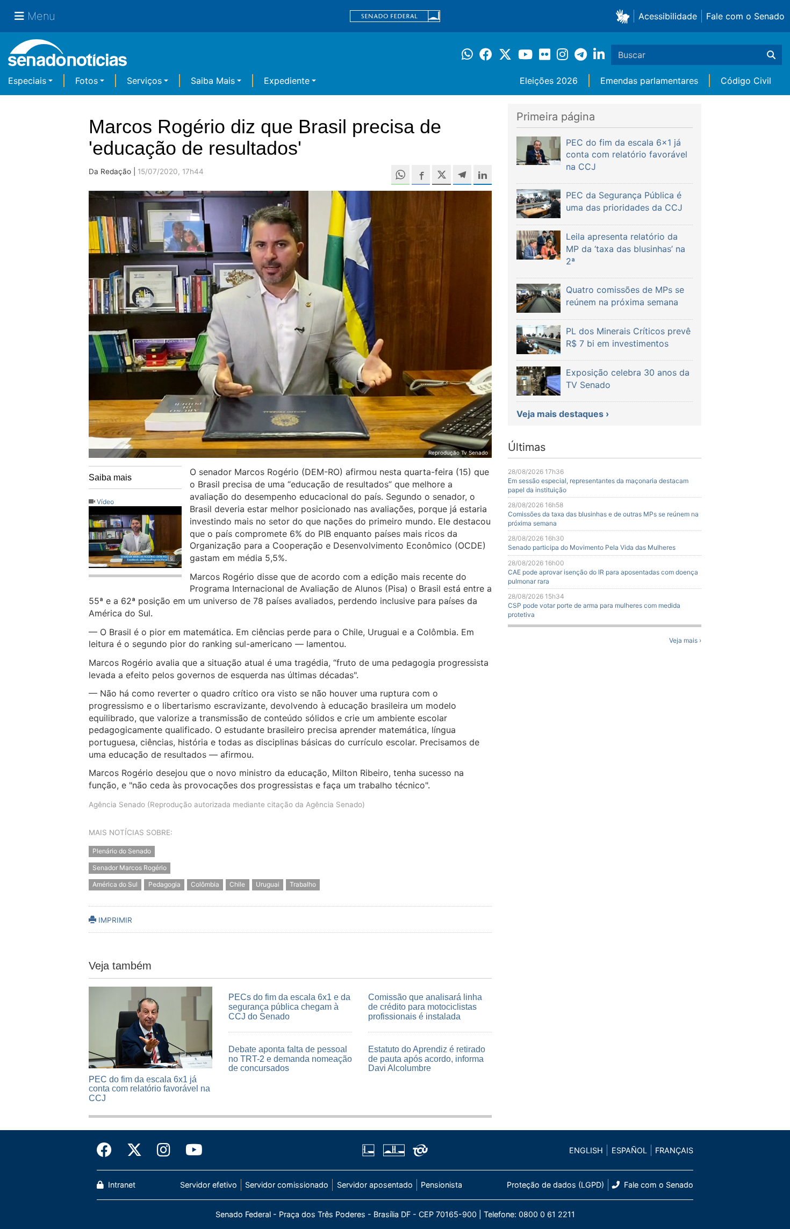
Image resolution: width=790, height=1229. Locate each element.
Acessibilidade (667, 16)
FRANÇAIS (674, 1150)
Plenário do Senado (121, 851)
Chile (237, 885)
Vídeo (105, 502)
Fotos (86, 80)
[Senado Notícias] (67, 56)
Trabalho (303, 885)
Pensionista (441, 1184)
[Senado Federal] (395, 16)
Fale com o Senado (745, 16)
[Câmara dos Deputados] (368, 1149)
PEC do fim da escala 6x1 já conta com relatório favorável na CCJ (149, 1089)
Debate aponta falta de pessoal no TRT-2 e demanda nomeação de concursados (290, 1059)
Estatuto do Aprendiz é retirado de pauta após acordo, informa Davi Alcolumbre (426, 1059)
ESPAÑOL (629, 1150)
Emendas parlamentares (649, 80)
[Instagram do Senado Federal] (163, 1150)
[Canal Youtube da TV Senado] (190, 1150)
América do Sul (115, 885)
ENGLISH (586, 1150)
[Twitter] (134, 1150)
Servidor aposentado (375, 1184)
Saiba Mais (213, 80)
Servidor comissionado (286, 1184)
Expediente (287, 80)
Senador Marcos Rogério (129, 868)
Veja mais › (685, 640)
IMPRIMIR (114, 920)
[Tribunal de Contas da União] (420, 1149)
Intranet (120, 1184)
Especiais (27, 80)
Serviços (144, 80)
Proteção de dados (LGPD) (555, 1184)
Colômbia (205, 885)
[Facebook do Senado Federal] (108, 1150)
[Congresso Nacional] (394, 1149)
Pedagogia (164, 885)
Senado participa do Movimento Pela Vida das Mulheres (592, 547)
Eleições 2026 (549, 80)
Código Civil (746, 80)
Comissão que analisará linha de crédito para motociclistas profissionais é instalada (425, 1006)
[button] (625, 16)
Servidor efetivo (208, 1184)
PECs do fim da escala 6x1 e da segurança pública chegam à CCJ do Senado (289, 1006)
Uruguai (267, 885)
